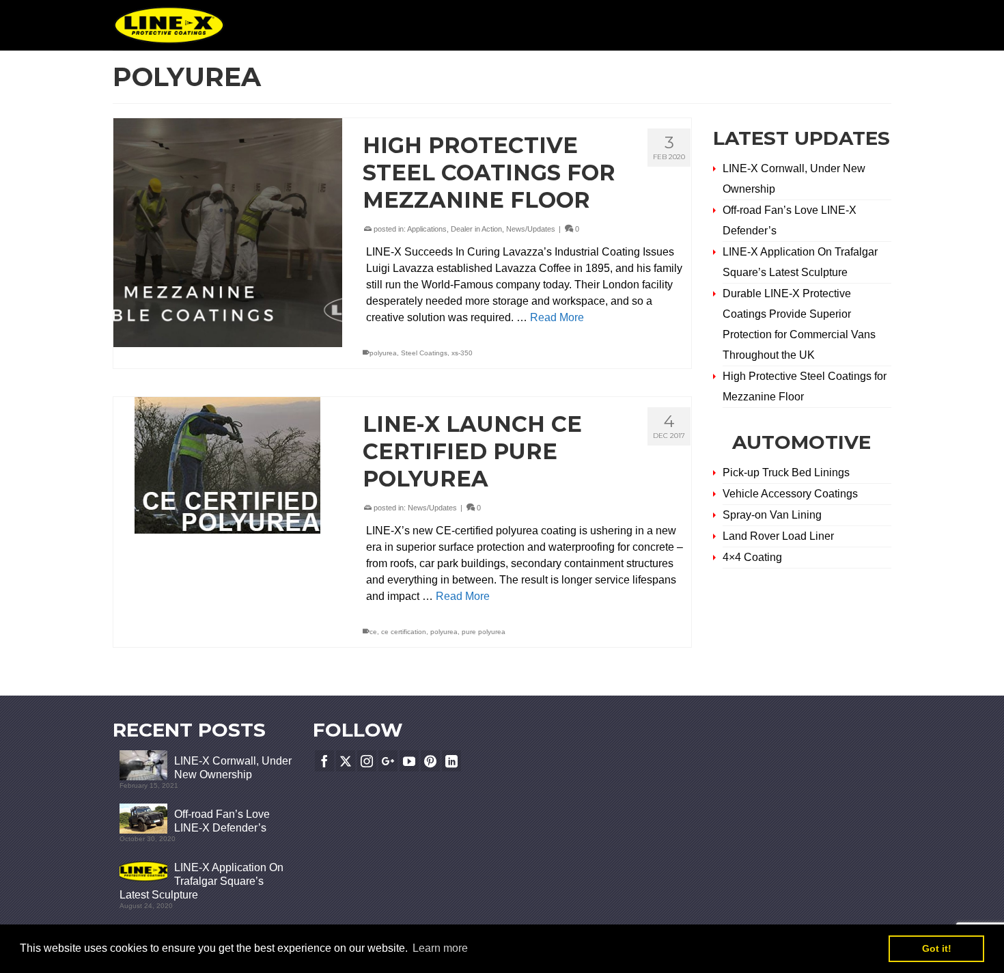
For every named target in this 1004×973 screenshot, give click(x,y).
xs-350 (462, 353)
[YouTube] (409, 760)
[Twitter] (345, 760)
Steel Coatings (424, 353)
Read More (557, 317)
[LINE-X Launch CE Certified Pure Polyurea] (227, 465)
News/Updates (530, 229)
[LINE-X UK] (169, 25)
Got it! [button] (936, 948)
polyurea (383, 353)
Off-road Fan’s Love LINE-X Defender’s (222, 821)
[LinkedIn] (451, 760)
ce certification (403, 631)
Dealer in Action (476, 229)
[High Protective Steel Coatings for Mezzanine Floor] (227, 232)
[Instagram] (366, 760)
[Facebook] (324, 760)
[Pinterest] (430, 760)
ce (373, 631)
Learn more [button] (440, 948)
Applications (427, 229)
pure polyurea (483, 631)
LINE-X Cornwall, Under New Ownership (233, 767)
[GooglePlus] (388, 760)
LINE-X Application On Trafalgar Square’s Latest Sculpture (201, 881)
